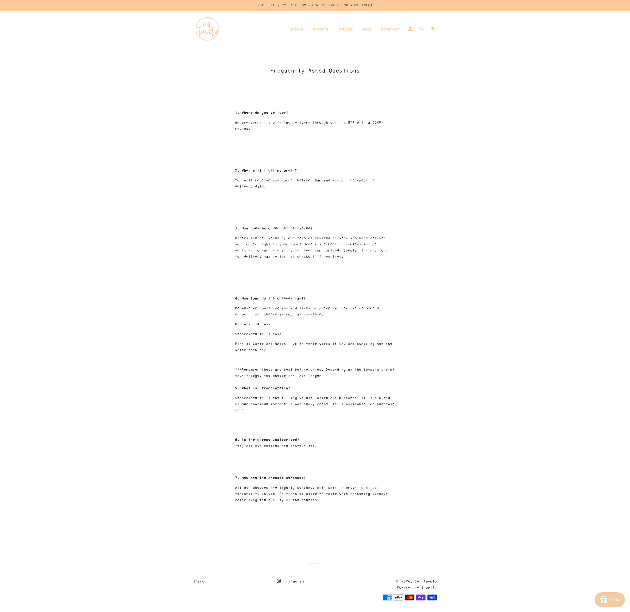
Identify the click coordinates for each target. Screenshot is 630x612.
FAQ (367, 29)
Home (297, 29)
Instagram (293, 581)
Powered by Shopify (417, 587)
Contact (390, 29)
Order (345, 29)
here (239, 410)
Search (199, 581)
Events (321, 29)
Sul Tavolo (426, 581)
